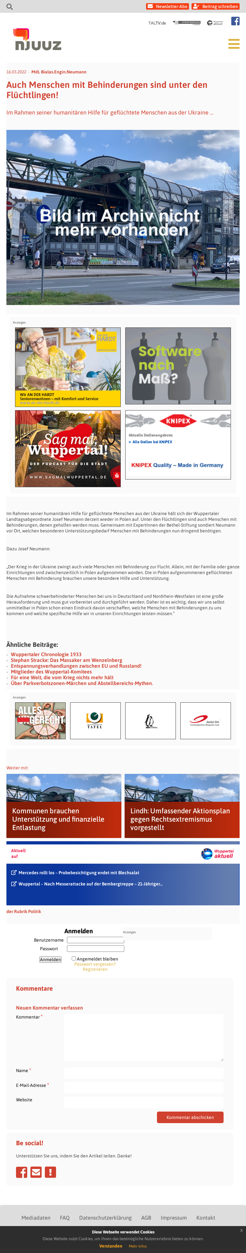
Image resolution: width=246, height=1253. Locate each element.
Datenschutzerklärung (105, 1218)
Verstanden (110, 1246)
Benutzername (49, 940)
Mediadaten (35, 1218)
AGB (146, 1218)
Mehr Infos (138, 1246)
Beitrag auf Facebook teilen (21, 1172)
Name (23, 1070)
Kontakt (205, 1218)
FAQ (65, 1218)
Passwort (49, 948)
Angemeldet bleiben (97, 958)
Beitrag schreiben (220, 6)
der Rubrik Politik (23, 911)
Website (24, 1099)
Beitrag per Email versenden (36, 1172)
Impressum (174, 1218)
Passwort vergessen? (95, 964)
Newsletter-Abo (171, 6)
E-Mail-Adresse (32, 1085)
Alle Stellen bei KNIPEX (150, 441)
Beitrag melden (50, 1172)
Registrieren (95, 969)
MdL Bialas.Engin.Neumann (58, 71)
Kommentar (29, 1017)
